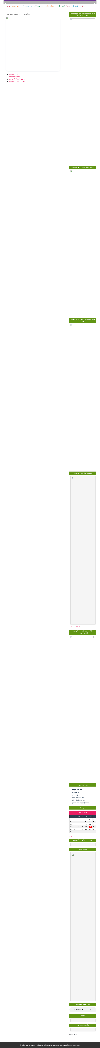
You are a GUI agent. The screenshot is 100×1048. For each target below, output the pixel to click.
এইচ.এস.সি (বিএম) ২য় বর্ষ (17, 81)
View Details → (75, 626)
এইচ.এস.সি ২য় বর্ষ (14, 77)
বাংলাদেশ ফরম (76, 792)
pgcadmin (26, 14)
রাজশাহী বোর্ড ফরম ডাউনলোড (80, 803)
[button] (5, 4)
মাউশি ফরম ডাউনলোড (78, 798)
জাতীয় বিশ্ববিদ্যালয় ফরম (78, 800)
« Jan (71, 836)
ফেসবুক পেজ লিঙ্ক (77, 790)
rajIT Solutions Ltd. (74, 1045)
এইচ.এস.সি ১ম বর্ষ (14, 75)
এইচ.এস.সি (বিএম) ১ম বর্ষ (17, 79)
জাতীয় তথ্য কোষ (76, 795)
